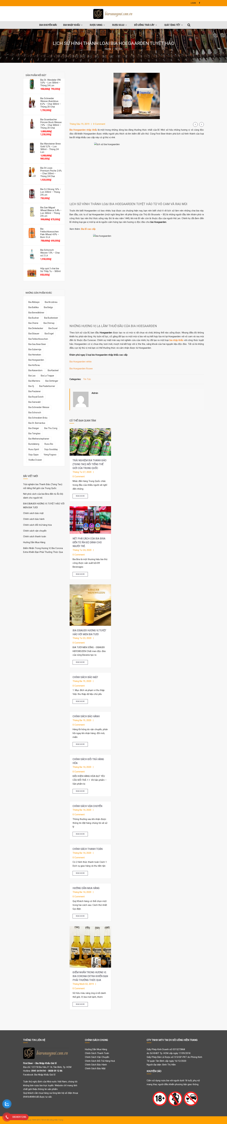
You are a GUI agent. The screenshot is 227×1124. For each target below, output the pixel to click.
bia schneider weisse (38, 407)
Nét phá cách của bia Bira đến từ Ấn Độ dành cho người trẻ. (89, 542)
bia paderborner (47, 386)
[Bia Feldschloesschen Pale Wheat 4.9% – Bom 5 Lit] (31, 232)
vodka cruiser (35, 460)
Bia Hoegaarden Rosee (81, 368)
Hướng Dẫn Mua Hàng (34, 542)
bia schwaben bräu (37, 418)
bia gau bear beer (37, 344)
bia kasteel (53, 370)
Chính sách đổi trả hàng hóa (37, 525)
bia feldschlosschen (38, 339)
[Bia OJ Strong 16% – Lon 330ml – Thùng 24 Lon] (31, 193)
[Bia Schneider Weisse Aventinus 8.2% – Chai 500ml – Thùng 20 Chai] (31, 102)
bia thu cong (50, 428)
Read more (80, 496)
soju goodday (51, 449)
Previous (195, 124)
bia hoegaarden (36, 360)
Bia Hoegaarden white (80, 361)
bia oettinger (51, 381)
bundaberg (33, 444)
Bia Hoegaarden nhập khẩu (83, 129)
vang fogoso (50, 454)
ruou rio (48, 444)
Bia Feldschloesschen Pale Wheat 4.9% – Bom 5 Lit (49, 233)
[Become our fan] (199, 3)
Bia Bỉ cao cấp (88, 229)
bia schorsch (34, 412)
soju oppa (33, 454)
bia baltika (33, 307)
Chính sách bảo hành (33, 519)
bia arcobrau (51, 302)
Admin (95, 393)
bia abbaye (34, 302)
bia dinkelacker (35, 328)
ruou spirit (33, 449)
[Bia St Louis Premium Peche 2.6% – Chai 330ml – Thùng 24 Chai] (31, 172)
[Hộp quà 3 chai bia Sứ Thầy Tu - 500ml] (31, 272)
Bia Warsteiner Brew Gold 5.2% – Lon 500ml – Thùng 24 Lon (50, 147)
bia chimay (49, 323)
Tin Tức (118, 48)
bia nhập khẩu (176, 340)
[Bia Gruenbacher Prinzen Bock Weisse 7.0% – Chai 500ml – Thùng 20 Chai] (31, 123)
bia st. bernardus (36, 423)
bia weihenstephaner (38, 438)
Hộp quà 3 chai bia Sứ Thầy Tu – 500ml (50, 270)
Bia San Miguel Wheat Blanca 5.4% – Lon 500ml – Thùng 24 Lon (50, 211)
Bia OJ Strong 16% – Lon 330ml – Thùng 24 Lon (50, 192)
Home (108, 48)
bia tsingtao (34, 433)
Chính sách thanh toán (34, 536)
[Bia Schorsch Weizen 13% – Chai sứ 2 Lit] (31, 254)
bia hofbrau (34, 365)
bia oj (31, 386)
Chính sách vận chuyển (34, 530)
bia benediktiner (36, 312)
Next (201, 124)
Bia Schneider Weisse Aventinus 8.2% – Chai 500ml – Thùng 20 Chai (50, 102)
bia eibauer (33, 333)
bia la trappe (47, 375)
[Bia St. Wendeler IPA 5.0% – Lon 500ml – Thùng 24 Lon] (31, 83)
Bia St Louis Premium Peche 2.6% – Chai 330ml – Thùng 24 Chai (51, 172)
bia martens (34, 381)
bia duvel (52, 328)
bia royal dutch (36, 397)
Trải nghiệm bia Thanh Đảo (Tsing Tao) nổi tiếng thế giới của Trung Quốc (89, 464)
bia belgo (48, 307)
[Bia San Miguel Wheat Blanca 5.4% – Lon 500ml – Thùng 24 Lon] (31, 211)
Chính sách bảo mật (33, 513)
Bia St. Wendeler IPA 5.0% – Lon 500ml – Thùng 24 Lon (50, 82)
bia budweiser (51, 318)
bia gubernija (34, 349)
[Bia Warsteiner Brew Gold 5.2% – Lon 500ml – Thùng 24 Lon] (31, 147)
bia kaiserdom (35, 370)
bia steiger (33, 428)
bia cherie (33, 323)
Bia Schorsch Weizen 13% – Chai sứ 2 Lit (50, 253)
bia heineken (34, 354)
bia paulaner (34, 391)
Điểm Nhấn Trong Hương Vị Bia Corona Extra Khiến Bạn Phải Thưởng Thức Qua (90, 976)
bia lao (32, 375)
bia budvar (33, 318)
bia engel (49, 333)
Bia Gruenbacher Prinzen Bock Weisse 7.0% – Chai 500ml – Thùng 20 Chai (51, 123)
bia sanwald (34, 402)
